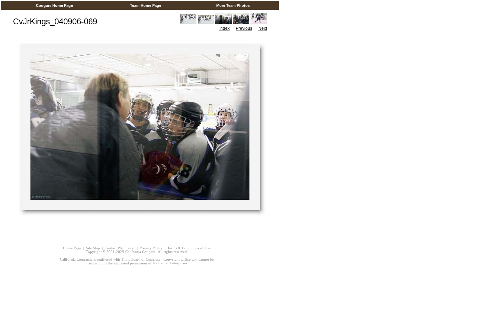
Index (224, 28)
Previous (244, 28)
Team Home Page (145, 5)
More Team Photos (233, 5)
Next (262, 28)
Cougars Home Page (54, 5)
